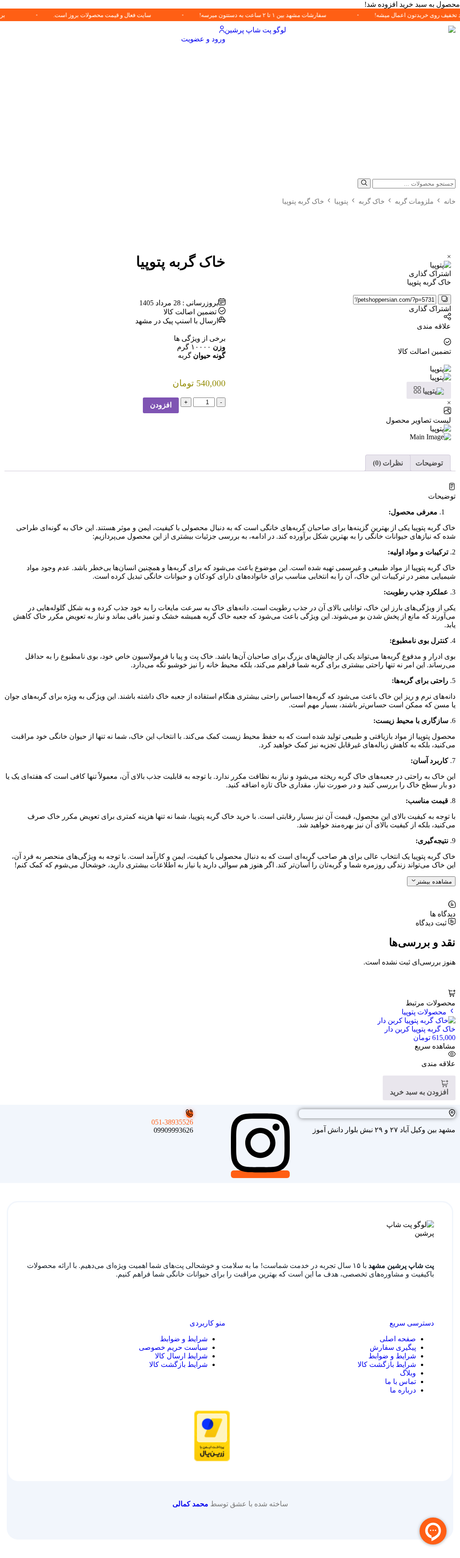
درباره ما (403, 1390)
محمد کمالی (190, 1504)
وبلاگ (408, 1373)
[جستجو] (364, 183)
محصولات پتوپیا (425, 1012)
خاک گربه (371, 201)
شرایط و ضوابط (392, 1356)
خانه (450, 201)
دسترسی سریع (411, 1323)
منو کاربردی (208, 1323)
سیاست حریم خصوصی (173, 1347)
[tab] (429, 463)
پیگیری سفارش (393, 1347)
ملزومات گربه (414, 201)
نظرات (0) (388, 463)
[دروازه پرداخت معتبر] (212, 1459)
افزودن (161, 405)
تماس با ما (400, 1381)
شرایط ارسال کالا (181, 1356)
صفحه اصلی (398, 1339)
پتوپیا (341, 201)
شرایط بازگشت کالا (387, 1364)
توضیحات (429, 463)
